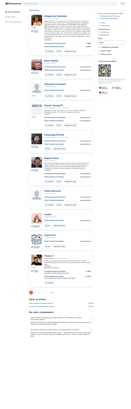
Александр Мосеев (54, 135)
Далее (52, 292)
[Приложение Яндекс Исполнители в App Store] (103, 88)
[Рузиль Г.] (36, 260)
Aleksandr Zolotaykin (55, 84)
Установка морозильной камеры (55, 43)
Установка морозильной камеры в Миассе (42, 306)
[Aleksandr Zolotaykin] (36, 88)
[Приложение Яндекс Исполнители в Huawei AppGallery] (103, 92)
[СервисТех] (36, 239)
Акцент (48, 214)
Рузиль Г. (49, 256)
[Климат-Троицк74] (36, 109)
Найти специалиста (14, 12)
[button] (49, 51)
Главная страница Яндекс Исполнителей (13, 3)
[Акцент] (36, 218)
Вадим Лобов (51, 158)
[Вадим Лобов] (36, 162)
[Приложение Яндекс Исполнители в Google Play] (116, 88)
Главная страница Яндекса (7, 3)
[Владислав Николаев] (36, 20)
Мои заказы (11, 17)
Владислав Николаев (55, 16)
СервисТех (50, 235)
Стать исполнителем (14, 22)
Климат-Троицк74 (53, 105)
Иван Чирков (51, 60)
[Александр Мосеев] (36, 139)
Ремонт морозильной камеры (54, 46)
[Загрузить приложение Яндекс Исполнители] (111, 70)
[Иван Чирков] (36, 64)
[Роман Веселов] (36, 195)
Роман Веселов (52, 191)
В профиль (47, 40)
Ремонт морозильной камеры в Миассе (41, 303)
